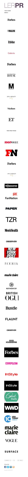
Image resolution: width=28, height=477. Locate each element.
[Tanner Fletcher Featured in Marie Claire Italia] (11, 274)
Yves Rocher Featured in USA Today (11, 422)
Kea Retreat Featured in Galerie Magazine (11, 56)
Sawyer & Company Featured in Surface (12, 455)
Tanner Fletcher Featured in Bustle (12, 311)
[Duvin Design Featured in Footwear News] (11, 152)
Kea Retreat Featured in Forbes (11, 67)
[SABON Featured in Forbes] (11, 163)
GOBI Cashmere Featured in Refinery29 (12, 289)
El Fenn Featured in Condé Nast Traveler (12, 45)
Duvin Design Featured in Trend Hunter (11, 189)
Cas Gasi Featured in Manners (11, 89)
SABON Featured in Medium (12, 112)
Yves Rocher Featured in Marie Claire (11, 433)
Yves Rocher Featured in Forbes (11, 355)
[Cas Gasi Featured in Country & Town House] (11, 75)
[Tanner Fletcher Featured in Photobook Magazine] (11, 263)
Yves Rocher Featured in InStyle (11, 378)
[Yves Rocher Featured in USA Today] (11, 418)
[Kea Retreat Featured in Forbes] (11, 64)
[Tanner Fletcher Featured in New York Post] (11, 252)
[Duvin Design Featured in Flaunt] (11, 319)
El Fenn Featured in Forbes (12, 23)
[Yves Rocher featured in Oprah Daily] (11, 396)
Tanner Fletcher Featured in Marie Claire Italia (12, 278)
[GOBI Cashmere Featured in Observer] (11, 241)
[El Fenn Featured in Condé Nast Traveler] (11, 41)
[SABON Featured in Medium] (11, 108)
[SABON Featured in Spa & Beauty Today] (11, 174)
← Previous (7, 460)
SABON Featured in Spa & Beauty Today (12, 178)
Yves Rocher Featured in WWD (11, 411)
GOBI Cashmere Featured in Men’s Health (12, 233)
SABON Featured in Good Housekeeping (11, 344)
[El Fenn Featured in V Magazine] (11, 30)
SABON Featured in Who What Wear (11, 134)
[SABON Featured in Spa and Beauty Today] (11, 97)
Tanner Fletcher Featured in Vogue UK (12, 300)
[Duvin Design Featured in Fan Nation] (11, 197)
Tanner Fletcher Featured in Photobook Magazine (12, 267)
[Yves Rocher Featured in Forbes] (11, 352)
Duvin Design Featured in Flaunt (11, 322)
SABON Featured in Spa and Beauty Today (12, 100)
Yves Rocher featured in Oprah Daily (11, 400)
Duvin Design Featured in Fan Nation (12, 200)
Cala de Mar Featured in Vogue (11, 444)
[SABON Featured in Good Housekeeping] (11, 341)
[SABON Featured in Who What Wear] (11, 130)
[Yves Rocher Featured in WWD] (11, 407)
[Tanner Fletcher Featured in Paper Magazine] (11, 208)
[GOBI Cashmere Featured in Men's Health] (11, 230)
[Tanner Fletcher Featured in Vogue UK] (11, 296)
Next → (21, 460)
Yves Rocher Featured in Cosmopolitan (11, 366)
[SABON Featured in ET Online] (11, 119)
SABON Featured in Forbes (12, 167)
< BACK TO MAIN (7, 10)
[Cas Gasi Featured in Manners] (11, 86)
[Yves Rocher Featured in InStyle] (11, 374)
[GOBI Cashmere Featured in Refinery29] (11, 285)
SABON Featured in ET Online (11, 123)
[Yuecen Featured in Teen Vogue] (11, 142)
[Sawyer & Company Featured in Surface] (11, 452)
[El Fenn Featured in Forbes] (11, 19)
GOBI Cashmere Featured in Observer (12, 245)
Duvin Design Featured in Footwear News (11, 156)
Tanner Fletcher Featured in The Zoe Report (12, 222)
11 (18, 460)
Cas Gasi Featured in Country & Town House (12, 78)
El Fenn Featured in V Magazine (11, 34)
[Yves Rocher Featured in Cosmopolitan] (11, 363)
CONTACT (6, 12)
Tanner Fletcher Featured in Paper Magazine (12, 211)
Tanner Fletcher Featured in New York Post (12, 256)
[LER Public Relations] (14, 5)
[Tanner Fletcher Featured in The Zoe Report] (11, 219)
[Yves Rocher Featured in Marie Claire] (11, 429)
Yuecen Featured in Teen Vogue (11, 145)
